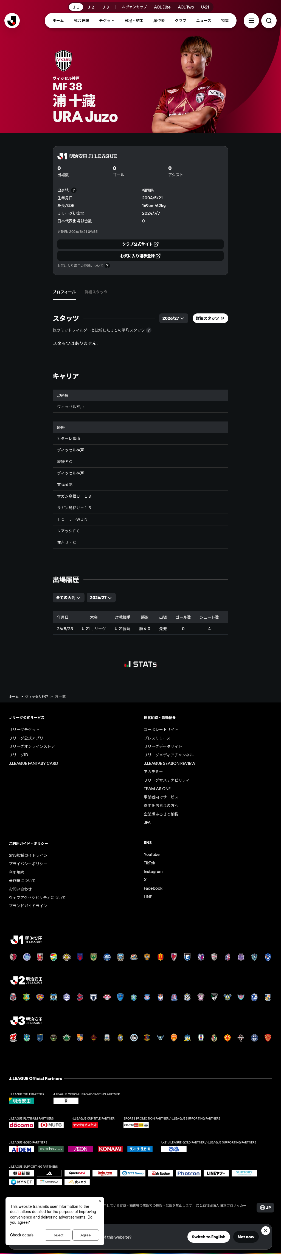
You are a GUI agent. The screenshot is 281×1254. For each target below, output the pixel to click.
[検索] (269, 20)
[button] (251, 20)
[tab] (64, 292)
